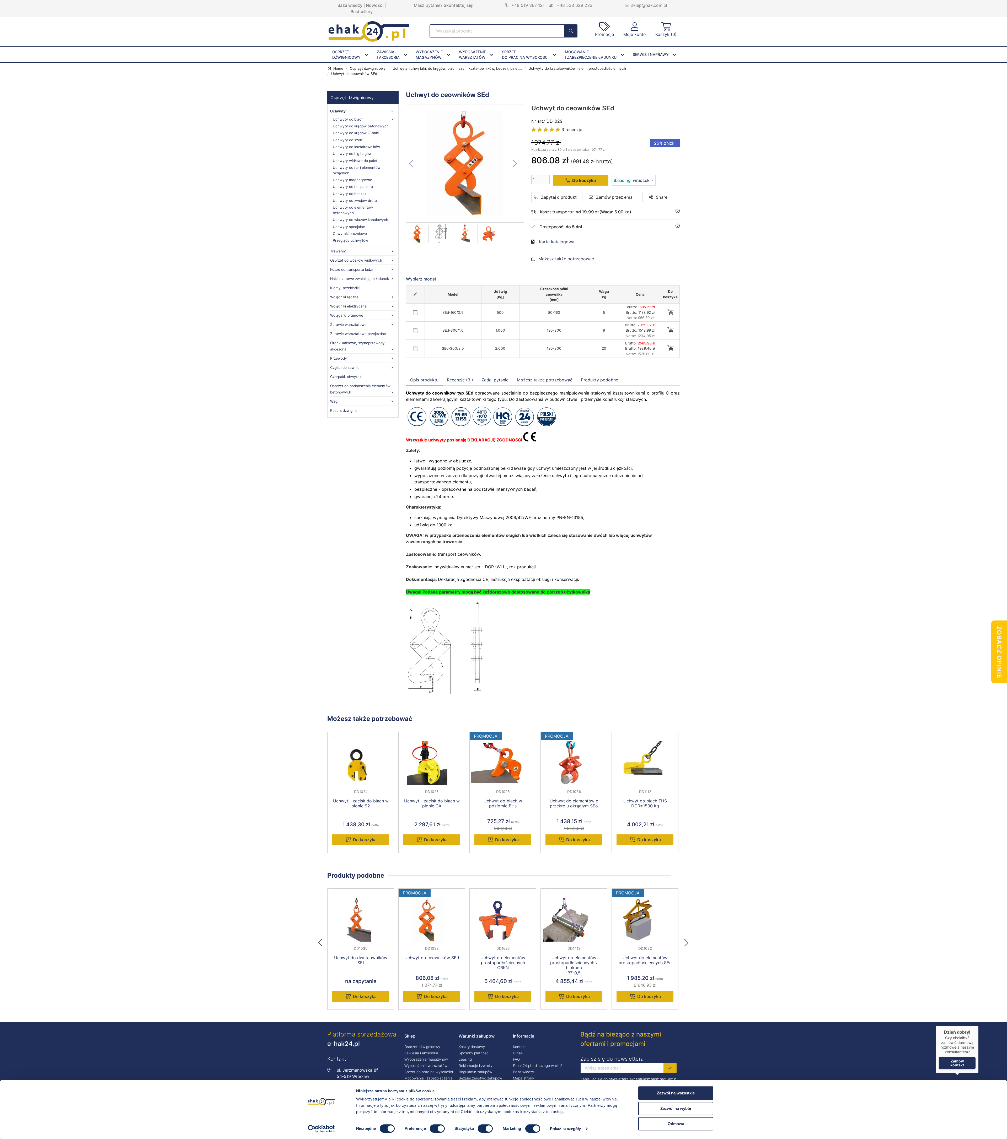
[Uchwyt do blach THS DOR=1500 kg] (645, 763)
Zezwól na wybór (676, 1108)
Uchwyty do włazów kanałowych (360, 220)
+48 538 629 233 (574, 5)
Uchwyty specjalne (349, 227)
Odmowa (676, 1123)
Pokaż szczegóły (565, 1128)
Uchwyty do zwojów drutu (355, 200)
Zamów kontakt (957, 1063)
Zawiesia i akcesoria (421, 1053)
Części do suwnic (345, 367)
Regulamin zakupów (475, 1072)
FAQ (516, 1059)
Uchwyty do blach (348, 119)
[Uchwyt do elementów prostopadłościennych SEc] (645, 920)
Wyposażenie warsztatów (425, 1066)
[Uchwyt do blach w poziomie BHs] (503, 763)
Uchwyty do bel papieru (353, 187)
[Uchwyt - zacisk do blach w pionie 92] (361, 763)
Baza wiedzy (350, 5)
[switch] (437, 1128)
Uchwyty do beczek (349, 194)
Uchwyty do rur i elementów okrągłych (357, 170)
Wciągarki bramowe (346, 315)
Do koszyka (365, 839)
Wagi (334, 401)
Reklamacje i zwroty (475, 1066)
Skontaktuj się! (459, 5)
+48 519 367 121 (527, 5)
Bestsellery (362, 11)
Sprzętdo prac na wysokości (525, 55)
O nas (518, 1053)
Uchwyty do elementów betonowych (353, 210)
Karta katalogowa (556, 241)
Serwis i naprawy (651, 54)
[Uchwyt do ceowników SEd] (465, 163)
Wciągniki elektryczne (348, 306)
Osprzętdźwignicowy (346, 55)
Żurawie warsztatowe (348, 324)
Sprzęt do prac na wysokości (428, 1072)
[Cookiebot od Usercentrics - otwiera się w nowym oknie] (321, 1129)
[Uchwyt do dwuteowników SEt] (361, 920)
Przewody (338, 358)
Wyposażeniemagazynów (429, 55)
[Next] (686, 941)
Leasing (465, 1059)
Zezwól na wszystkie (676, 1093)
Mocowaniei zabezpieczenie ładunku (591, 55)
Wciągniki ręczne (344, 297)
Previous (322, 941)
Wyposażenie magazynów (426, 1059)
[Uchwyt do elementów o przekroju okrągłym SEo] (574, 763)
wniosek (632, 180)
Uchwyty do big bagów (352, 154)
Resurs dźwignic (343, 410)
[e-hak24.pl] (369, 40)
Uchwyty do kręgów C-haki (356, 133)
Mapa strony (523, 1078)
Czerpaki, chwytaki (346, 377)
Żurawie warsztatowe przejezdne (358, 334)
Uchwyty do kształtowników (356, 147)
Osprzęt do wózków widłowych (356, 260)
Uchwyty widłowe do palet (355, 161)
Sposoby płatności (474, 1053)
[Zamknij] (978, 1025)
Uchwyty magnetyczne (352, 180)
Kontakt (519, 1047)
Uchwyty (338, 111)
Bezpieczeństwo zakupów (480, 1078)
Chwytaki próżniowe (350, 233)
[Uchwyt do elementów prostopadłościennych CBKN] (503, 920)
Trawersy (338, 251)
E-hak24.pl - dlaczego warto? (538, 1066)
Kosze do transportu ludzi (351, 269)
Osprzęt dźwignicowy (352, 97)
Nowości (374, 5)
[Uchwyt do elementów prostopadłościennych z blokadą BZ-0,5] (574, 920)
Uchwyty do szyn (347, 140)
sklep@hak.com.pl (649, 5)
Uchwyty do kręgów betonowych (361, 126)
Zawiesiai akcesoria (388, 55)
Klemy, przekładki (345, 288)
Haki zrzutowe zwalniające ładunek (359, 279)
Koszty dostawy (472, 1047)
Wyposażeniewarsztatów (472, 55)
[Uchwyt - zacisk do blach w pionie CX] (432, 763)
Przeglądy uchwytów (350, 240)
